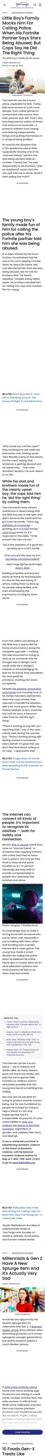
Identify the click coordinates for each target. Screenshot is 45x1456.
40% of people (20, 844)
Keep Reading (22, 1432)
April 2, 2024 (22, 568)
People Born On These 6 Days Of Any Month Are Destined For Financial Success (22, 1052)
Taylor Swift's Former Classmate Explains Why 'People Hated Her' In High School (23, 1024)
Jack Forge (9, 532)
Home (4, 12)
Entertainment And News (22, 13)
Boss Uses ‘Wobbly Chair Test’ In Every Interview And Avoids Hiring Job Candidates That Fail (23, 1042)
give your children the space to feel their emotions (20, 1125)
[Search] (34, 4)
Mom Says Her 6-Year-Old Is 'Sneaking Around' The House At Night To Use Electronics (22, 397)
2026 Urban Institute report (20, 1387)
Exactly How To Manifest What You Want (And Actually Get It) (23, 1033)
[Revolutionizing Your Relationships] (22, 4)
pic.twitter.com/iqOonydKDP (22, 559)
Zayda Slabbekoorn (11, 63)
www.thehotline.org (23, 1162)
